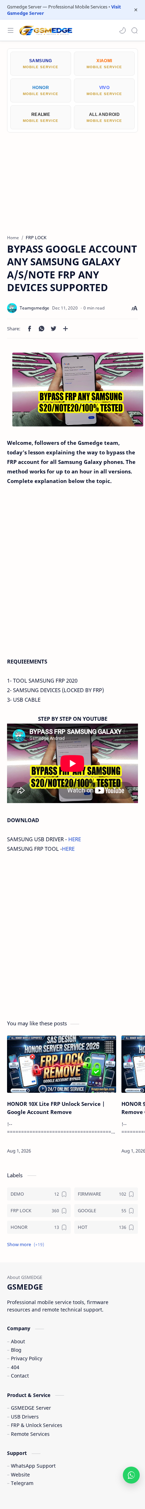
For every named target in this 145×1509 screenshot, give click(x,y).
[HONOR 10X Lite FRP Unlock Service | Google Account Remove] (61, 1064)
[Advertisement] (72, 178)
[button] (122, 30)
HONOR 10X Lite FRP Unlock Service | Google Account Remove (56, 1107)
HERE (74, 839)
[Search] (134, 30)
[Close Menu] (136, 10)
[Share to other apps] (65, 328)
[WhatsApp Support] (131, 1475)
